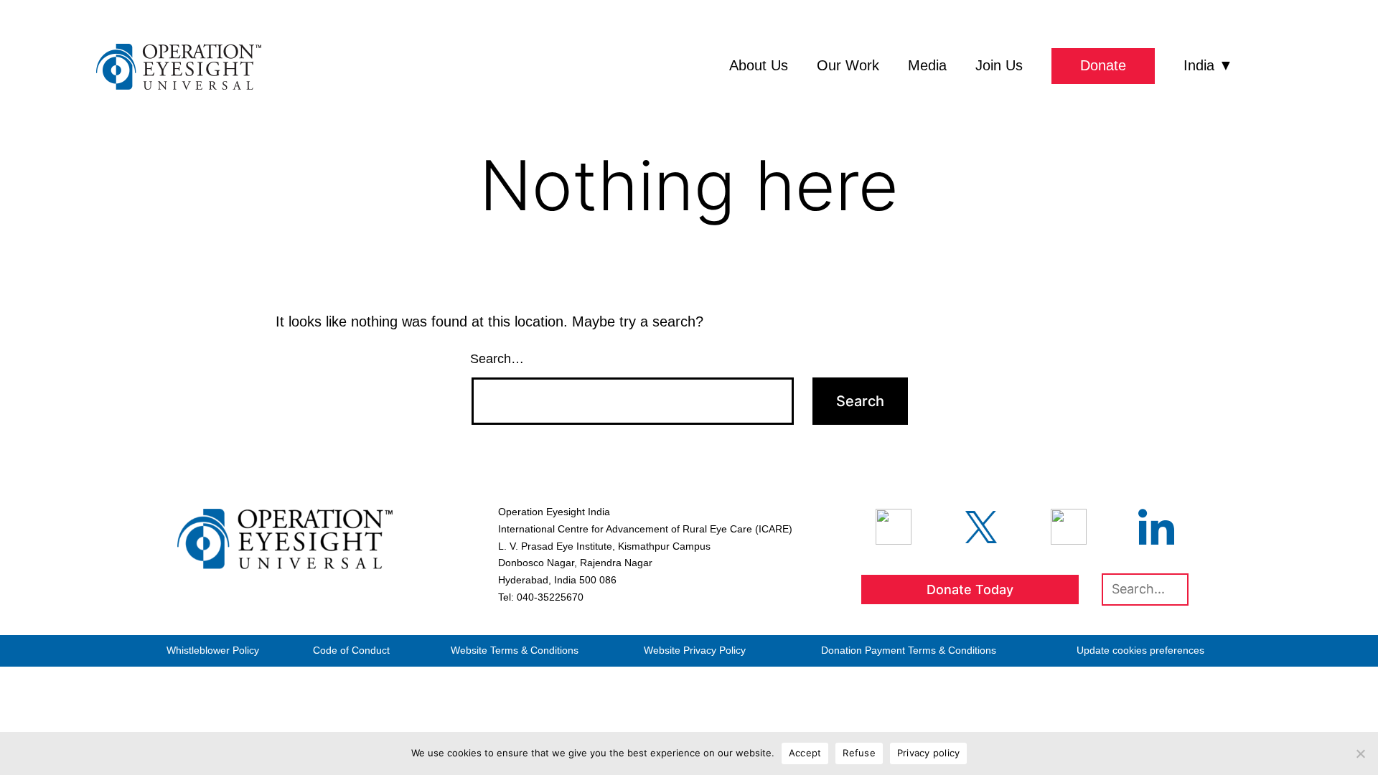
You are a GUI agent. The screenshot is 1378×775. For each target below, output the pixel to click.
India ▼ (1208, 65)
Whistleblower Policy (213, 650)
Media (927, 65)
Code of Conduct (351, 650)
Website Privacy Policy (695, 650)
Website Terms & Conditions (514, 650)
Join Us (999, 65)
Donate (1103, 65)
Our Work (848, 65)
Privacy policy (928, 752)
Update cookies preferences (1140, 650)
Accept (805, 752)
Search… (497, 359)
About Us (758, 65)
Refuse (859, 752)
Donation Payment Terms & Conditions (908, 650)
